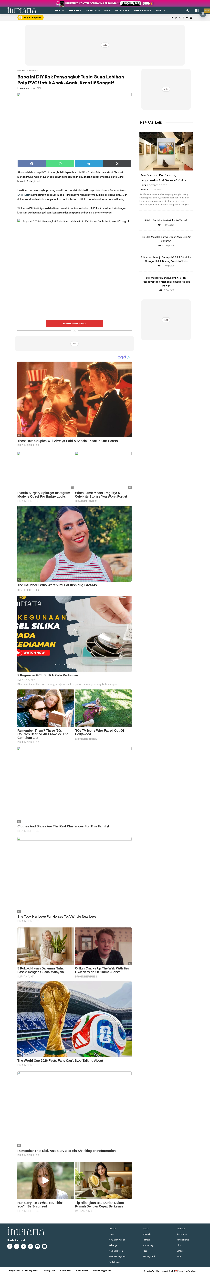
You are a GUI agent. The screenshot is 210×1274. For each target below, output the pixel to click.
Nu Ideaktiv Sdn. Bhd (168, 1271)
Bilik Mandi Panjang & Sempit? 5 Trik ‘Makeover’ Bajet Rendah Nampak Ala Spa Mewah (166, 281)
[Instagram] (176, 18)
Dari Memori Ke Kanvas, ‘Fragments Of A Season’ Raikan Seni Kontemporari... (163, 180)
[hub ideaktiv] (197, 9)
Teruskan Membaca (74, 323)
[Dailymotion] (191, 18)
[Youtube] (187, 18)
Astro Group (192, 1271)
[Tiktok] (183, 18)
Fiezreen (143, 189)
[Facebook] (172, 18)
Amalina (24, 88)
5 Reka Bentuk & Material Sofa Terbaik (166, 220)
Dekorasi (33, 70)
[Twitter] (179, 18)
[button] (187, 10)
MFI (159, 225)
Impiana (21, 70)
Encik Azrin (23, 194)
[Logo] (22, 10)
